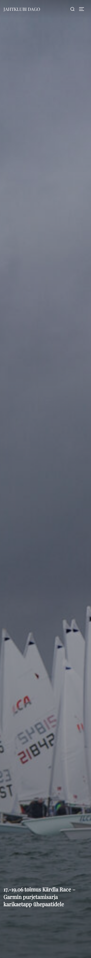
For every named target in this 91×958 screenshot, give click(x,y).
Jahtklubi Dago (22, 9)
